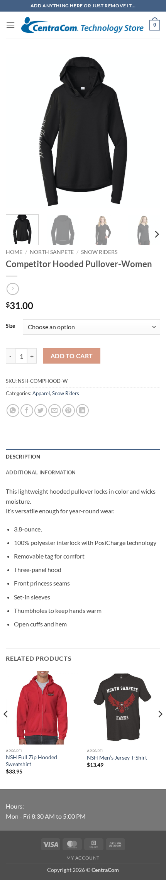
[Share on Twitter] (40, 410)
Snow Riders (99, 252)
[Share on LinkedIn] (82, 410)
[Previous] (18, 131)
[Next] (147, 131)
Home (14, 252)
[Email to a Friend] (54, 410)
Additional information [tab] (41, 472)
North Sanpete (52, 252)
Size (10, 326)
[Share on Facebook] (26, 410)
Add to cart (72, 355)
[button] (10, 24)
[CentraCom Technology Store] (82, 25)
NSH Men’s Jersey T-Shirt (117, 758)
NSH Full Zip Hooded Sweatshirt (31, 760)
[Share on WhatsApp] (13, 410)
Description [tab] (23, 457)
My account (83, 858)
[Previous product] (13, 289)
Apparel (41, 393)
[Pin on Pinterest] (68, 410)
